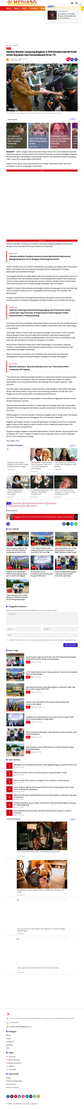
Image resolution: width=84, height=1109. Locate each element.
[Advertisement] (45, 27)
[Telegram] (72, 524)
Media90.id (14, 59)
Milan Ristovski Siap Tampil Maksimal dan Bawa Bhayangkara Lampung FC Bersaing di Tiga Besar (45, 796)
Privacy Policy (11, 1084)
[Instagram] (23, 1096)
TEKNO (8, 1039)
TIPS (7, 1048)
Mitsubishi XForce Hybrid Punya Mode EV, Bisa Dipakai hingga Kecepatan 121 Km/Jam (45, 765)
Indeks (8, 1078)
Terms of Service (12, 1087)
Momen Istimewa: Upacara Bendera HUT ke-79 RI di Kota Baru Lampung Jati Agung (39, 368)
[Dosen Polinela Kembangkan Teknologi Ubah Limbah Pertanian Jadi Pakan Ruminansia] (66, 563)
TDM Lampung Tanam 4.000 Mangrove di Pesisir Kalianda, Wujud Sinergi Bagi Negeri (17, 597)
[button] (72, 3)
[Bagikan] (76, 59)
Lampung (53, 503)
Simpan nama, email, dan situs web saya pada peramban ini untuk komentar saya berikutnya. (42, 640)
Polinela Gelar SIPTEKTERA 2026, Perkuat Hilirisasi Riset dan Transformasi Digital (16, 574)
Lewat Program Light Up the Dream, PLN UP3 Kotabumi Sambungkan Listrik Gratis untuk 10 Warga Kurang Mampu (16, 550)
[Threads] (30, 1096)
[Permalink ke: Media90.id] (8, 59)
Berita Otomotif (14, 1060)
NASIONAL (9, 1045)
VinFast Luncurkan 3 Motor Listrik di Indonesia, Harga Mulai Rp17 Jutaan (40, 773)
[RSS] (38, 1096)
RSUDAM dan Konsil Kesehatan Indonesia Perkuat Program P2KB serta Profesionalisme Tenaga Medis (42, 574)
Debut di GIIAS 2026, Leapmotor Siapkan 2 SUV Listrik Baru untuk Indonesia (41, 781)
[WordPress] (19, 1096)
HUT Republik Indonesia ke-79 (36, 503)
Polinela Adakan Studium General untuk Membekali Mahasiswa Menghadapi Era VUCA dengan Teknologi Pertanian (40, 257)
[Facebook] (64, 524)
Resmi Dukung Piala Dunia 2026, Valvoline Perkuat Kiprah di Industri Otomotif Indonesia (42, 812)
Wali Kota (33, 506)
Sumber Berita (12, 511)
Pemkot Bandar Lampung (17, 506)
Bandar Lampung (15, 1063)
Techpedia (12, 1069)
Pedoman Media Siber (14, 1081)
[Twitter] (68, 524)
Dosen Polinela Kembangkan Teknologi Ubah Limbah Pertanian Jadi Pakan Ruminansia (65, 574)
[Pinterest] (15, 1096)
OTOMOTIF (10, 1042)
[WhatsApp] (76, 524)
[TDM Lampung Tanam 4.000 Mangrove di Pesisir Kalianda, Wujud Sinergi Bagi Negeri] (17, 586)
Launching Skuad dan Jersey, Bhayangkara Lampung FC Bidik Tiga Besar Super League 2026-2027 (66, 550)
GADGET (11, 1066)
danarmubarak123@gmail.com (21, 1027)
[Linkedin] (27, 1096)
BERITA (8, 48)
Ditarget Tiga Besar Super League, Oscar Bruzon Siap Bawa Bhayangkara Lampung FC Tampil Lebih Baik (45, 804)
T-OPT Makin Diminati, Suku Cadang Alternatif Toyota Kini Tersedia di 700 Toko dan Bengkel (42, 550)
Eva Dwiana (18, 503)
